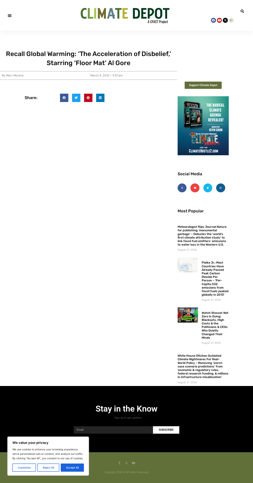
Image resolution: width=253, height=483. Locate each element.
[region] (48, 456)
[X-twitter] (225, 20)
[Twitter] (207, 187)
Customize (24, 467)
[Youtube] (219, 20)
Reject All (48, 467)
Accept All (72, 467)
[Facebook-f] (182, 187)
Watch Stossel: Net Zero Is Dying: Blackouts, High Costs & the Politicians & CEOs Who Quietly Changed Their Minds (215, 325)
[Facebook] (213, 20)
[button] (9, 15)
